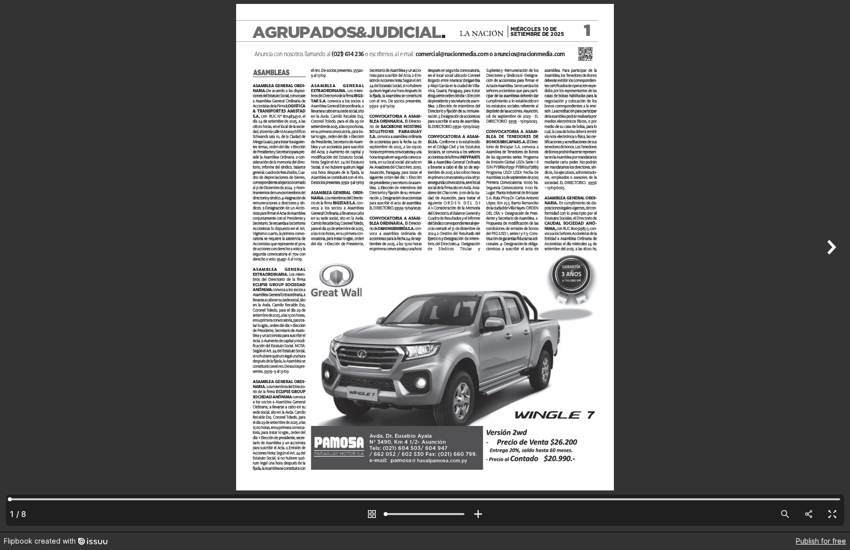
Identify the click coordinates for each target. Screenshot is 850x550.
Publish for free (821, 541)
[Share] (809, 514)
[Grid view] (372, 514)
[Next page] (830, 266)
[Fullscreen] (832, 514)
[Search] (785, 514)
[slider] (425, 514)
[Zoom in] (478, 514)
